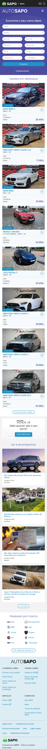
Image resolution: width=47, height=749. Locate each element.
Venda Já (6, 700)
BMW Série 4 (9, 110)
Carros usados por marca (9, 682)
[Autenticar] (40, 4)
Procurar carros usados (11, 672)
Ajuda (27, 704)
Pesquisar (23, 64)
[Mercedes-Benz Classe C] (23, 299)
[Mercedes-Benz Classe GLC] (23, 381)
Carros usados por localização (9, 688)
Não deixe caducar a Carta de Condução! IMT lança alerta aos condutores (21, 554)
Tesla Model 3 (10, 273)
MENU (22, 4)
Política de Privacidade (11, 729)
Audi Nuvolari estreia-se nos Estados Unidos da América (23, 515)
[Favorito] (42, 110)
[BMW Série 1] (23, 177)
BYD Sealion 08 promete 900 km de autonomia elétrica (22, 476)
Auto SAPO (29, 700)
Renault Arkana (14, 233)
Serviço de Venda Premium (31, 678)
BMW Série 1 (8, 192)
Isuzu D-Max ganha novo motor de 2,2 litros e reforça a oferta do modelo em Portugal (22, 593)
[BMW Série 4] (23, 95)
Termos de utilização (32, 708)
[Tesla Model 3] (23, 259)
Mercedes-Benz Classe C (16, 314)
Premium (5, 704)
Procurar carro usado (23, 412)
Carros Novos (7, 677)
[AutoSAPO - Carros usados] (14, 11)
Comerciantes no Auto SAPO (33, 714)
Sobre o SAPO (7, 724)
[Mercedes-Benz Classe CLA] (23, 136)
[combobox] (23, 26)
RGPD (25, 729)
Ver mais (23, 606)
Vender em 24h (30, 672)
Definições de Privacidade (19, 733)
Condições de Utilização (25, 724)
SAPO (10, 740)
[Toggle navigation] (42, 10)
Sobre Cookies (35, 729)
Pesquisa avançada (22, 71)
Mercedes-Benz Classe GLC (17, 396)
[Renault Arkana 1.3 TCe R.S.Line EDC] (23, 218)
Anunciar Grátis (30, 683)
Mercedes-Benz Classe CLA (17, 151)
